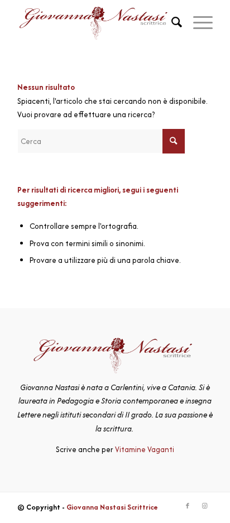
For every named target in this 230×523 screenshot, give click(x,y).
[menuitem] (171, 22)
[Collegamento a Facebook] (187, 506)
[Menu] (197, 22)
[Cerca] (171, 22)
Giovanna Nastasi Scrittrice (112, 507)
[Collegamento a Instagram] (204, 506)
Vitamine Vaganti (144, 449)
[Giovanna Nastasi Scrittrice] (95, 22)
